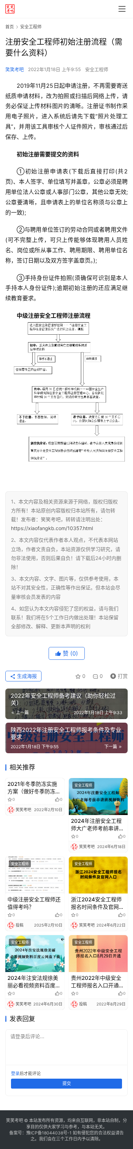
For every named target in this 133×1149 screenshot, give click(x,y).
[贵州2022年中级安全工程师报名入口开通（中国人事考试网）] (98, 953)
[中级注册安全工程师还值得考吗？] (35, 875)
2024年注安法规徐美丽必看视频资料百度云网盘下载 (34, 982)
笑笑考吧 (14, 69)
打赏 (117, 675)
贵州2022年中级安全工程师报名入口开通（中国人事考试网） (96, 982)
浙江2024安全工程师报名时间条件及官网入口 (97, 903)
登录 (15, 1073)
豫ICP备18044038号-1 (49, 1132)
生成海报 (26, 676)
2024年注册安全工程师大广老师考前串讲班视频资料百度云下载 (97, 825)
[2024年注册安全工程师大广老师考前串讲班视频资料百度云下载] (98, 796)
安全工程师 (96, 69)
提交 (66, 1083)
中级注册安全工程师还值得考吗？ (34, 903)
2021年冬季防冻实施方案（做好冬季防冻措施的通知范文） (34, 788)
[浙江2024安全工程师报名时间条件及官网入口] (98, 875)
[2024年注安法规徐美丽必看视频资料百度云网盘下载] (35, 953)
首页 (9, 26)
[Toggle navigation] (122, 8)
